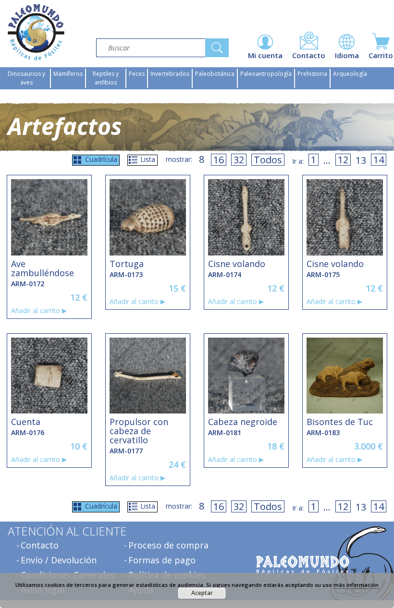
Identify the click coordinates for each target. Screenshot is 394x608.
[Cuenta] (49, 375)
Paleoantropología (266, 74)
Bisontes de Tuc (340, 421)
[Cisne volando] (246, 217)
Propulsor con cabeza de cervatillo (139, 431)
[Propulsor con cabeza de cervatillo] (147, 375)
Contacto (40, 545)
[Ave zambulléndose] (49, 217)
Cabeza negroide (242, 421)
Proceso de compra (168, 545)
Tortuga (127, 263)
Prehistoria (312, 74)
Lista (147, 159)
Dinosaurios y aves (26, 78)
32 (239, 160)
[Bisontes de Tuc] (344, 375)
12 (343, 160)
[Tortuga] (147, 217)
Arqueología (350, 74)
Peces (137, 74)
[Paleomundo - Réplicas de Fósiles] (36, 32)
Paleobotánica (214, 74)
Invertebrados (169, 74)
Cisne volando (236, 263)
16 (218, 160)
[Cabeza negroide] (246, 375)
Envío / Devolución (59, 560)
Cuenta (25, 421)
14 (378, 160)
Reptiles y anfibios (106, 78)
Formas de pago (162, 560)
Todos (268, 160)
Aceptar (202, 593)
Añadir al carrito (35, 310)
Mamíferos (68, 74)
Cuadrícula (101, 159)
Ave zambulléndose (42, 268)
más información (356, 584)
